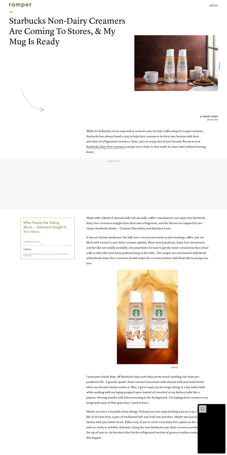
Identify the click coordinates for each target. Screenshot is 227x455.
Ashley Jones (210, 116)
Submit (27, 249)
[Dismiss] (222, 407)
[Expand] (201, 407)
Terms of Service (61, 254)
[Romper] (20, 5)
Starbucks (219, 66)
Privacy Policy (27, 256)
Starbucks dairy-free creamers (105, 147)
